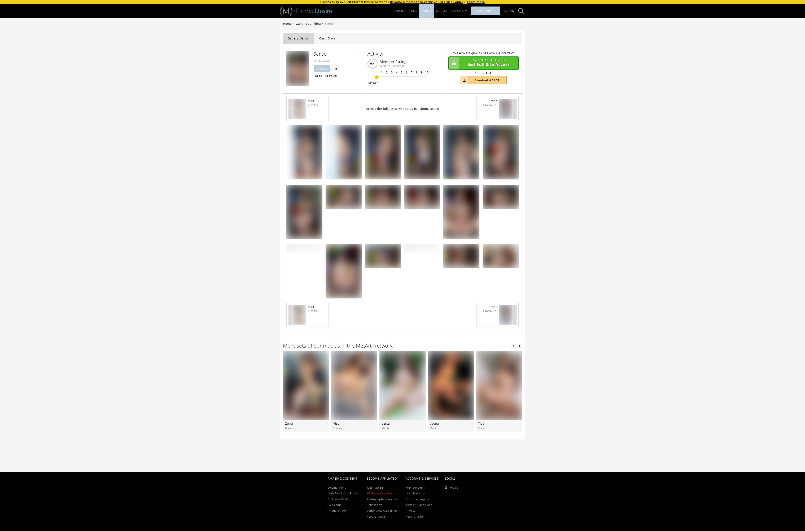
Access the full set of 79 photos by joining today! (402, 109)
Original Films (337, 487)
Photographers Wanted (382, 499)
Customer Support (418, 499)
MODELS (441, 11)
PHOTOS (426, 11)
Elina (317, 24)
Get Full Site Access (489, 63)
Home (287, 24)
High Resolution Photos (344, 493)
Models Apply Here (379, 493)
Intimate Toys (337, 511)
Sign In (509, 11)
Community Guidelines (382, 511)
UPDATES (399, 11)
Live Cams (334, 505)
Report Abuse (376, 516)
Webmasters (375, 487)
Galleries (302, 24)
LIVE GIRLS (458, 11)
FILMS (413, 11)
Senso (320, 54)
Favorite (321, 69)
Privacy (410, 511)
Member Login (415, 487)
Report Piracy (415, 516)
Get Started (486, 11)
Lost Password (415, 493)
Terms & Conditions (419, 505)
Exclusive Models (339, 499)
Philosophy (374, 505)
